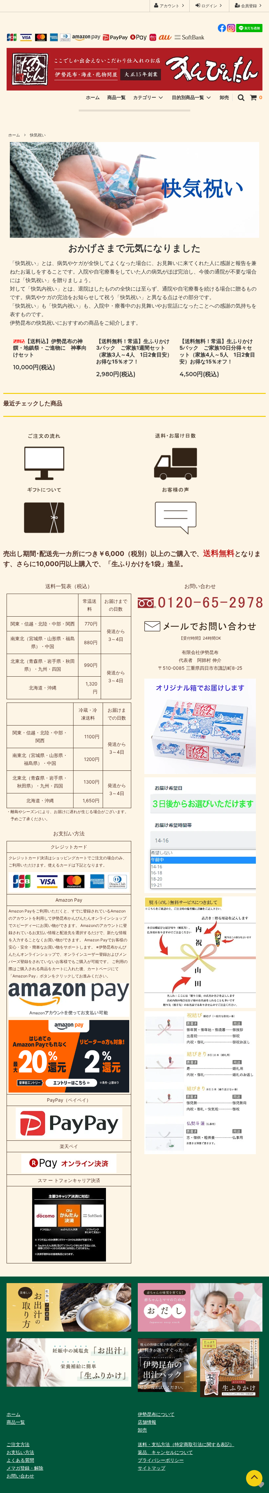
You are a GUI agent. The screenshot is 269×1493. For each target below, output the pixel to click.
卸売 (224, 97)
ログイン (209, 5)
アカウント (169, 5)
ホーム (93, 97)
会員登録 (249, 5)
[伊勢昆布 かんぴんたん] (134, 69)
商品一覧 (116, 97)
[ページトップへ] (254, 1478)
